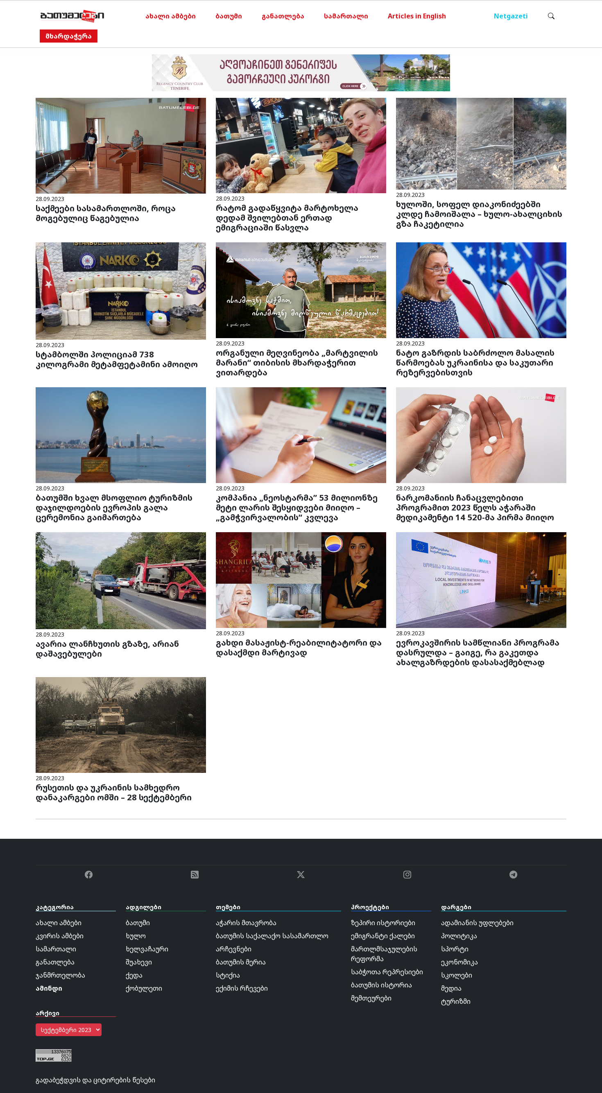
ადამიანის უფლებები (477, 922)
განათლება (283, 15)
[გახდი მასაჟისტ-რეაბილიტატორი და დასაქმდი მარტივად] (301, 579)
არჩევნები (233, 948)
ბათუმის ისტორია (381, 984)
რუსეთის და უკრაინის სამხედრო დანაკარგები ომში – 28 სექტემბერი (114, 792)
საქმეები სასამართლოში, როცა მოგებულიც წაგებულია (106, 213)
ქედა (134, 975)
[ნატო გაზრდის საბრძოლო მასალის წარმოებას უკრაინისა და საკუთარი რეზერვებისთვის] (481, 289)
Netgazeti (511, 15)
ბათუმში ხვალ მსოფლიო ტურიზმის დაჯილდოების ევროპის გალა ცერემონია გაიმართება (114, 507)
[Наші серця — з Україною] (72, 16)
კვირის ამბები (60, 935)
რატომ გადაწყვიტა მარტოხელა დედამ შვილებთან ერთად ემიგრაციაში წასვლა (287, 217)
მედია (451, 988)
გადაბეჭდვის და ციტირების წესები (95, 1079)
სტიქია (228, 975)
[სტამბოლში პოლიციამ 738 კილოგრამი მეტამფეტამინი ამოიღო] (121, 290)
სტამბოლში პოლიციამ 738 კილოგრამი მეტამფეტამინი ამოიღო (117, 359)
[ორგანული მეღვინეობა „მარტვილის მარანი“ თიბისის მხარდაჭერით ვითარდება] (301, 289)
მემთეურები (371, 998)
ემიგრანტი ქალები (383, 935)
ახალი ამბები (170, 15)
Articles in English (417, 15)
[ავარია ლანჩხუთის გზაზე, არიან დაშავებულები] (121, 580)
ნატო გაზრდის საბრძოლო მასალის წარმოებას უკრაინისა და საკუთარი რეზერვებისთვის (475, 362)
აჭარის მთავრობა (246, 922)
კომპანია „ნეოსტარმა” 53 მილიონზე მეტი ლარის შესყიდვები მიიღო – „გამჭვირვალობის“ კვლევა (297, 507)
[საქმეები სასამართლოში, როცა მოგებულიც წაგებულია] (121, 144)
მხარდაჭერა (68, 36)
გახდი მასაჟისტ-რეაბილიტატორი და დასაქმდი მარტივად (299, 647)
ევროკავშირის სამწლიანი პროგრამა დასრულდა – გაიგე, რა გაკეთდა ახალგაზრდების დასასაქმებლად (477, 652)
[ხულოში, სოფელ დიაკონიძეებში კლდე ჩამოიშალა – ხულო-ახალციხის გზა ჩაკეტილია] (481, 142)
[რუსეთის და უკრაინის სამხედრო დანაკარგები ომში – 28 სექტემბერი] (121, 724)
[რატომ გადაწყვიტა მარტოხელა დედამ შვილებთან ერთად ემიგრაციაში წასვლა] (301, 144)
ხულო (136, 935)
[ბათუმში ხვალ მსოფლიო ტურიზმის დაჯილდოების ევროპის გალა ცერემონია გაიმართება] (121, 434)
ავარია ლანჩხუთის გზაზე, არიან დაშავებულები (107, 648)
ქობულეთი (144, 988)
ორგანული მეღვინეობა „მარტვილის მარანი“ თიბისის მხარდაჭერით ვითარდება (297, 362)
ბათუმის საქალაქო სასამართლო (272, 935)
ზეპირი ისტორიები (383, 922)
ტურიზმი (456, 1001)
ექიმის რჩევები (242, 988)
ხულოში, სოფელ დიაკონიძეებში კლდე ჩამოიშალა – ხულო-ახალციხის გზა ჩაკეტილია (479, 214)
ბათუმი (228, 15)
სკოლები (456, 975)
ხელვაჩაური (147, 948)
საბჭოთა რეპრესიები (387, 971)
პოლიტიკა (459, 935)
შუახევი (139, 962)
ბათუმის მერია (241, 962)
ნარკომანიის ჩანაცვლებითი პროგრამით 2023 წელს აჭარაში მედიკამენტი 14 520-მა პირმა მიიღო (475, 507)
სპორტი (454, 948)
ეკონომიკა (459, 962)
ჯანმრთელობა (60, 975)
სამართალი (346, 15)
